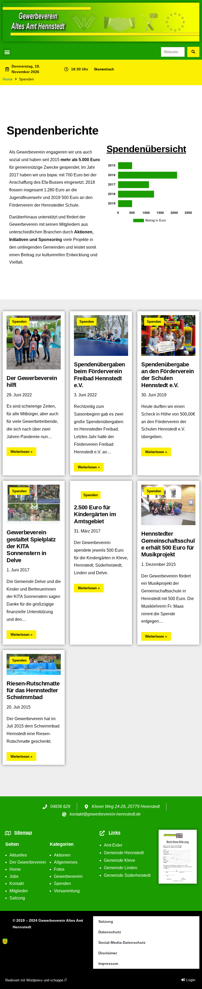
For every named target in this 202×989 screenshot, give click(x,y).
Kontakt (16, 883)
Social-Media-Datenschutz (121, 942)
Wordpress (34, 980)
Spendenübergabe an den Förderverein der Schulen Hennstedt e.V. (167, 374)
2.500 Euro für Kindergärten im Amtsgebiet (95, 514)
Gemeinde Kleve (119, 860)
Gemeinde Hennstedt (124, 852)
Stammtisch (104, 69)
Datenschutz (109, 932)
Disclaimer (107, 953)
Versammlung (67, 891)
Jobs (13, 876)
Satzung (17, 898)
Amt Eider (113, 845)
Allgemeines (65, 862)
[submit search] (193, 52)
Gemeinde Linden (120, 867)
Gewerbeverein (68, 876)
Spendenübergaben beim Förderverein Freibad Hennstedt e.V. (99, 374)
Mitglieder (18, 891)
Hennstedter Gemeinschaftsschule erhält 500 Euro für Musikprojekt (168, 544)
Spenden (19, 322)
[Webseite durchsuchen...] (173, 52)
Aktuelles (18, 855)
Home (8, 79)
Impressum (108, 963)
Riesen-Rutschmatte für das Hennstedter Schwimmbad (33, 690)
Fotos (59, 869)
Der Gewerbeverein (27, 862)
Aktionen (62, 855)
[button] (7, 52)
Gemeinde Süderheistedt (127, 875)
